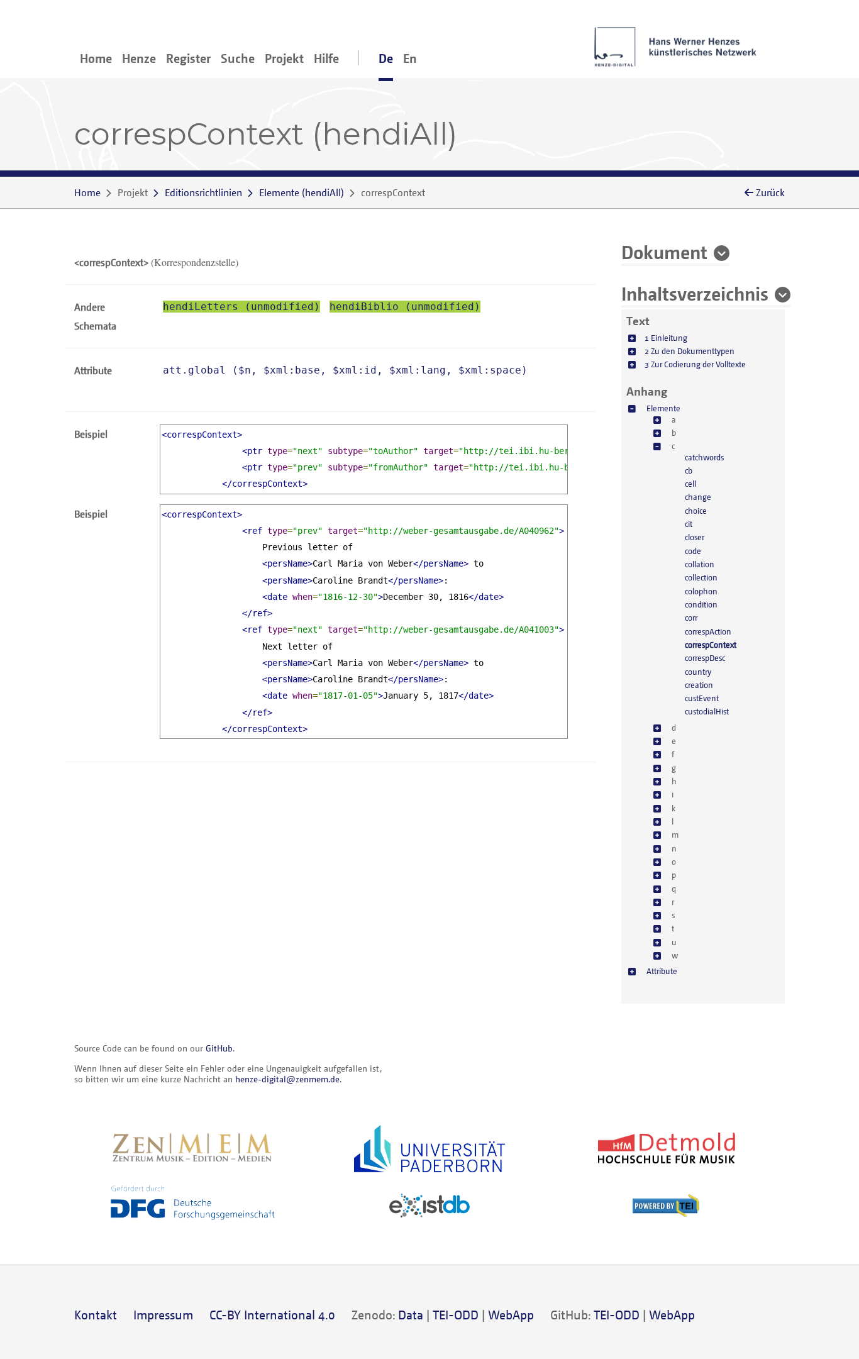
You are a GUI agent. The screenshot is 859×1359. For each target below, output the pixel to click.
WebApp (511, 1315)
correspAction (708, 631)
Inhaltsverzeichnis (694, 293)
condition (701, 604)
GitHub (219, 1048)
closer (694, 537)
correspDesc (705, 658)
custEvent (702, 698)
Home (96, 58)
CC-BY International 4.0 (272, 1315)
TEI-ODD (456, 1315)
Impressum (163, 1315)
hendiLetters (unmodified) (241, 307)
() (301, 192)
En (410, 58)
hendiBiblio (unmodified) (405, 307)
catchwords (704, 457)
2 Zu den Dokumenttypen (689, 351)
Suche (238, 58)
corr (691, 618)
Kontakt (95, 1315)
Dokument (664, 251)
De (386, 58)
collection (701, 577)
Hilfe (326, 58)
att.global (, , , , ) (345, 370)
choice (696, 511)
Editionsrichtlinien (203, 192)
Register (188, 58)
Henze (139, 58)
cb (688, 470)
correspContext (710, 645)
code (693, 551)
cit (688, 524)
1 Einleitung (666, 338)
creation (699, 685)
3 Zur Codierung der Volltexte (695, 364)
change (698, 497)
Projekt (284, 58)
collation (699, 564)
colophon (701, 591)
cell (690, 484)
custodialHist (707, 711)
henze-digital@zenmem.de (287, 1078)
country (698, 672)
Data (410, 1315)
